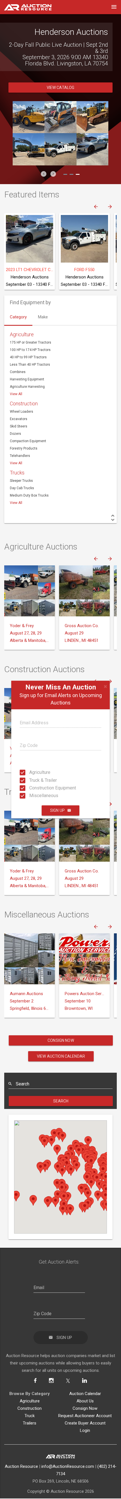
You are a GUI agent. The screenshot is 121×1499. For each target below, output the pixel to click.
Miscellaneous (31, 795)
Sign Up (57, 810)
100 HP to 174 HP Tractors (30, 344)
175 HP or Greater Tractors (30, 336)
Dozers (15, 427)
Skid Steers (18, 420)
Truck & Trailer (31, 780)
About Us (85, 1394)
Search (61, 1095)
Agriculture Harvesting (27, 380)
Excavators (18, 413)
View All (16, 388)
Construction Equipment (31, 788)
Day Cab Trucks (22, 482)
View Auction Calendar (61, 1050)
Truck (29, 1409)
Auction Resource (21, 1460)
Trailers (29, 1416)
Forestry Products (23, 442)
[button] (43, 168)
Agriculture (31, 772)
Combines (18, 366)
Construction (24, 397)
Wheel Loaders (21, 405)
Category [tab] (18, 310)
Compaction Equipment (28, 435)
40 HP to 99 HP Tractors (28, 351)
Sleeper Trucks (21, 474)
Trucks (17, 466)
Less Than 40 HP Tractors (30, 358)
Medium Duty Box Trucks (29, 489)
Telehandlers (20, 450)
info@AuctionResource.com (67, 1460)
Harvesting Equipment (27, 373)
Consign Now (61, 1034)
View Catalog (61, 81)
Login (85, 1424)
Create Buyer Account (85, 1416)
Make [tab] (43, 310)
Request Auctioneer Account (85, 1409)
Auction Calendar (85, 1387)
